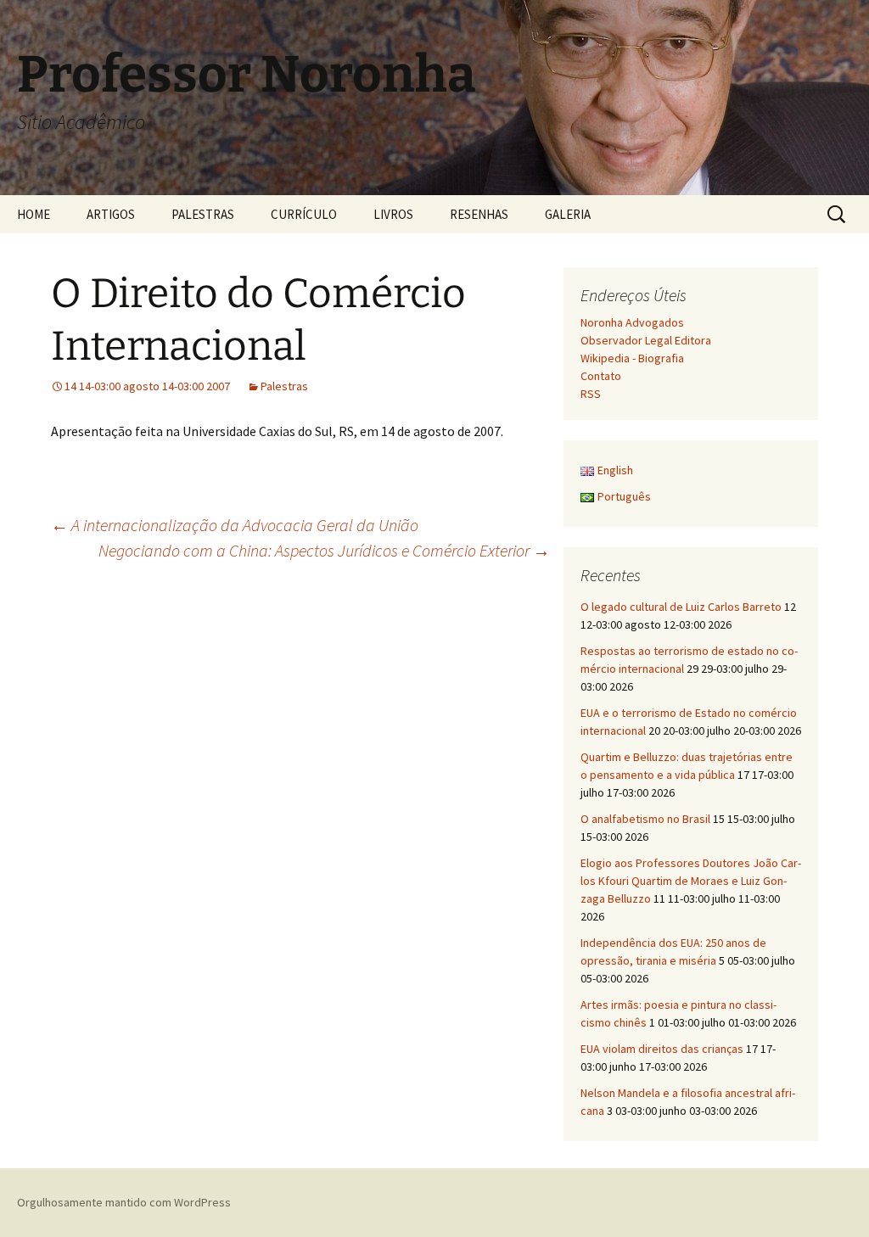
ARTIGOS (111, 214)
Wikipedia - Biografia (632, 358)
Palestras (284, 386)
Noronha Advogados (632, 322)
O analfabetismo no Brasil (645, 818)
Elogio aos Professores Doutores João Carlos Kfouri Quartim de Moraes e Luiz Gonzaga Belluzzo (690, 880)
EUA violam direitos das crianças (661, 1048)
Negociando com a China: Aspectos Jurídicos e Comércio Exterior (324, 550)
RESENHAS (479, 214)
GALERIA (568, 214)
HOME (33, 214)
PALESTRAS (202, 214)
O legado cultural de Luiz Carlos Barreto (681, 606)
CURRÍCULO (304, 214)
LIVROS (393, 214)
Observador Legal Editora (645, 340)
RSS (590, 393)
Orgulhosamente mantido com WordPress (124, 1202)
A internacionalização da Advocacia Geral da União (234, 524)
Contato (600, 375)
